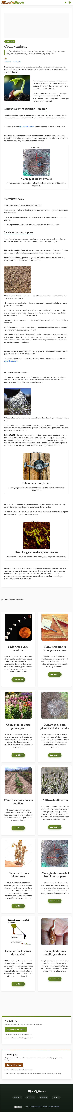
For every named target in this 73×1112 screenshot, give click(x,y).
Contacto (56, 1097)
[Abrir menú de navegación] (65, 2)
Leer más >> (18, 680)
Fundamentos (9, 41)
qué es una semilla (26, 127)
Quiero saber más (14, 1065)
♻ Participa (17, 61)
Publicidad (43, 1097)
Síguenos (7, 61)
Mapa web (17, 1097)
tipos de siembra (11, 361)
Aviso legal (30, 1097)
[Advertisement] (36, 25)
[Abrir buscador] (70, 2)
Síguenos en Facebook (15, 1029)
